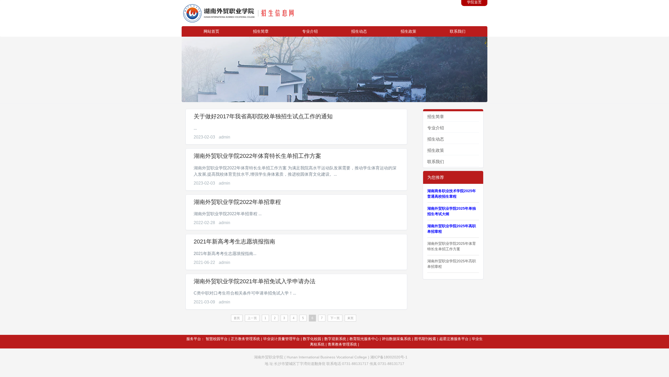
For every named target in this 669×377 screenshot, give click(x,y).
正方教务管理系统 (245, 339)
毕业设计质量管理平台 (281, 339)
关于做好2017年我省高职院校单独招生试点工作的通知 (263, 116)
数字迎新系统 (335, 339)
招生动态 (359, 31)
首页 (237, 318)
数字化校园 (312, 339)
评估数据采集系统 (396, 339)
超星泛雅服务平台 (454, 339)
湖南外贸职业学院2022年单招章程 (237, 202)
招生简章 (261, 31)
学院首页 (474, 2)
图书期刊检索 (425, 339)
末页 (350, 318)
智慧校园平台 (217, 339)
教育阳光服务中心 (364, 339)
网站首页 (211, 31)
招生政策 (408, 31)
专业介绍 (310, 31)
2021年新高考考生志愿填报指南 (234, 241)
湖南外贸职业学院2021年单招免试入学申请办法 (254, 281)
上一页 (252, 318)
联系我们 (457, 31)
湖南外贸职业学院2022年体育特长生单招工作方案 (257, 156)
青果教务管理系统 (342, 344)
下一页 (335, 318)
